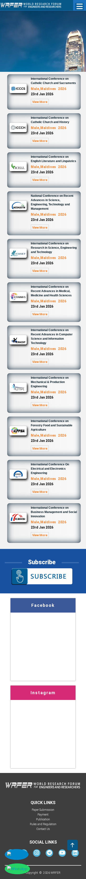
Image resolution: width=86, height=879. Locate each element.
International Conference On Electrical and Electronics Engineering (50, 469)
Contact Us (43, 829)
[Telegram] (49, 853)
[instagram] (36, 853)
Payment (43, 814)
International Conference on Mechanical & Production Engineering (50, 382)
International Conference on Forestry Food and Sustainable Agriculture (51, 425)
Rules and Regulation (43, 824)
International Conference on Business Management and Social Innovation (54, 512)
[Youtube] (62, 853)
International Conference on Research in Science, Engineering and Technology (54, 248)
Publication (43, 819)
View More (39, 102)
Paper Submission (43, 809)
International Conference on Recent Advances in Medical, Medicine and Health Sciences (51, 291)
